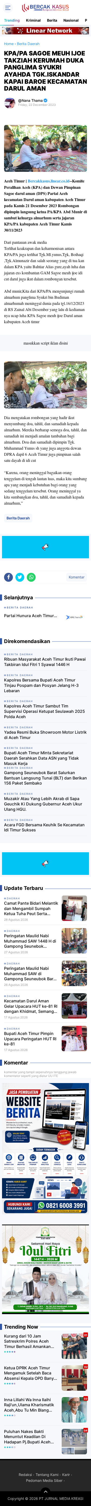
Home (9, 43)
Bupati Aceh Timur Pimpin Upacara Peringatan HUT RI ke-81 (30, 1039)
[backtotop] (45, 1492)
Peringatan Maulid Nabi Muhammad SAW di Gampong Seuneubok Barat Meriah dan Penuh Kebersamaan (30, 974)
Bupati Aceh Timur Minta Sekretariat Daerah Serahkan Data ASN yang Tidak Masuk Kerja (41, 758)
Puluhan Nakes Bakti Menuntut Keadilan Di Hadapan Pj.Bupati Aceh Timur (27, 1437)
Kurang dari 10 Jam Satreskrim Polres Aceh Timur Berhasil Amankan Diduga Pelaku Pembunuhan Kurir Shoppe (31, 1341)
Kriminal (33, 20)
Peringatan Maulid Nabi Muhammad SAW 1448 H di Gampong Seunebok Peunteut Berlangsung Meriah (30, 941)
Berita (52, 20)
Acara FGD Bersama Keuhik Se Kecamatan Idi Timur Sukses (44, 827)
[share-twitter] (19, 577)
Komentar (76, 577)
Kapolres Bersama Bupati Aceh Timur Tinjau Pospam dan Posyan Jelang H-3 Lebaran (41, 685)
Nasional (71, 20)
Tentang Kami (47, 1474)
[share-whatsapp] (31, 577)
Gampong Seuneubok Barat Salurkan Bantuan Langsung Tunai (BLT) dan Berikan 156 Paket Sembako (45, 778)
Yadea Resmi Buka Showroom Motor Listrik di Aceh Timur (45, 735)
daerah (13, 898)
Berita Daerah (18, 518)
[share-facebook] (8, 577)
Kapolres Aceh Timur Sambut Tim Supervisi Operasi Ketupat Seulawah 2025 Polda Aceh (44, 711)
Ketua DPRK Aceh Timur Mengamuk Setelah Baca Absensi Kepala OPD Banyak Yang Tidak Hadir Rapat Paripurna (31, 1373)
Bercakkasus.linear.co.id (49, 181)
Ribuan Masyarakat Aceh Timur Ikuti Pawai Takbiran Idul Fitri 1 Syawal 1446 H (45, 662)
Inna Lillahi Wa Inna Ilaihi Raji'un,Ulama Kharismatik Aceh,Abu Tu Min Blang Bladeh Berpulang (29, 1405)
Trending (12, 20)
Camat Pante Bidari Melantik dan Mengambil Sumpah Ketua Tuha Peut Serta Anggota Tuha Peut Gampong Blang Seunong (31, 908)
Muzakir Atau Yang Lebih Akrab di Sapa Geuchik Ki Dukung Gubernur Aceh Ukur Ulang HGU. (43, 804)
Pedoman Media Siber (44, 1480)
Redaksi (25, 1474)
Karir (66, 1474)
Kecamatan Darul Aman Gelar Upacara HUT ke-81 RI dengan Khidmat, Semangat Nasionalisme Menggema (31, 1006)
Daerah (13, 963)
